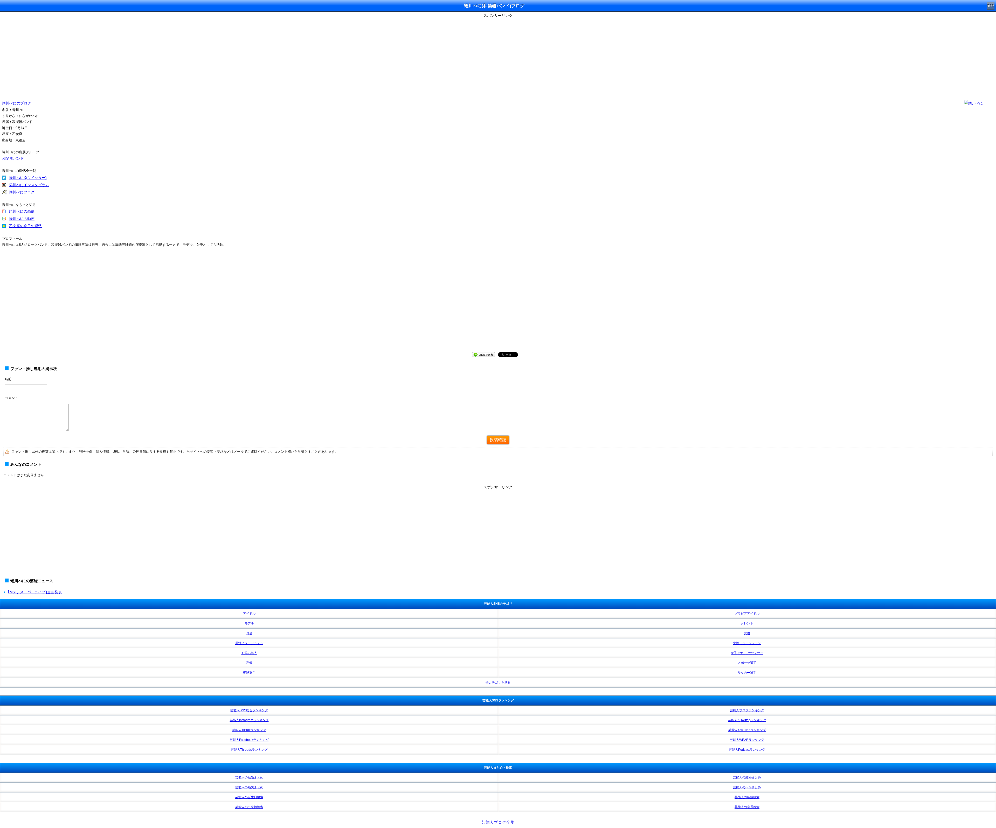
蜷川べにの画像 (21, 211)
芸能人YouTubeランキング (747, 730)
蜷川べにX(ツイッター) (28, 178)
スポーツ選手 (747, 663)
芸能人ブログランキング (747, 710)
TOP (990, 6)
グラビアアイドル (747, 613)
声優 (249, 663)
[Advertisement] (498, 55)
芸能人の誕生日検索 (249, 797)
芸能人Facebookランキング (249, 740)
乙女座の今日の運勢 (25, 226)
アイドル (249, 613)
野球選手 (249, 672)
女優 (747, 633)
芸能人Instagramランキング (249, 720)
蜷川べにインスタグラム (29, 185)
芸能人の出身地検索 (249, 807)
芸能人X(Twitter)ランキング (747, 720)
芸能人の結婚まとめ (249, 777)
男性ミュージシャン (249, 643)
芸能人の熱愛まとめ (249, 787)
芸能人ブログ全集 (498, 822)
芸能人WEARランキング (747, 740)
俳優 (249, 633)
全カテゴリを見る (498, 682)
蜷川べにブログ (21, 192)
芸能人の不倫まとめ (747, 787)
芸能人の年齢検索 (747, 797)
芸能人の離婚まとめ (747, 777)
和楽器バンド (13, 158)
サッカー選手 (747, 672)
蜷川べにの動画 (21, 219)
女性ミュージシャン (747, 643)
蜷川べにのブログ (16, 103)
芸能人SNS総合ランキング (249, 710)
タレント (747, 623)
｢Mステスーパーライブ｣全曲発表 (35, 592)
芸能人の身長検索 (747, 807)
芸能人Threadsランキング (249, 750)
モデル (249, 623)
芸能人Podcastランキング (747, 750)
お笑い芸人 (249, 653)
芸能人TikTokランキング (249, 730)
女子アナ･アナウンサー (747, 653)
